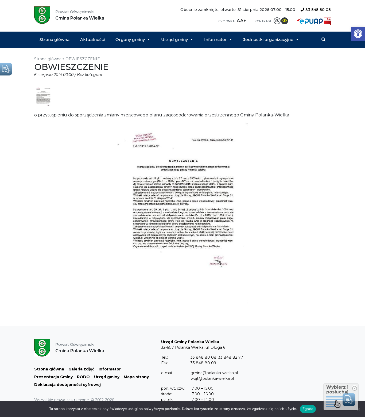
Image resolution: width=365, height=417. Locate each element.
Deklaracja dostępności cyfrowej (67, 384)
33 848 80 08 (317, 9)
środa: (166, 394)
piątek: (167, 399)
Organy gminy (130, 39)
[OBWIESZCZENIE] (43, 98)
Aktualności (92, 39)
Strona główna (54, 39)
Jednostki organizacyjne (268, 39)
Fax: (164, 363)
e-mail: (167, 372)
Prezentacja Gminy (53, 376)
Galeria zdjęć (81, 369)
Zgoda (307, 409)
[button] (358, 34)
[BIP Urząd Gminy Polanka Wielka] (327, 20)
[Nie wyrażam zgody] (358, 409)
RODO (83, 376)
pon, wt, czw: (173, 388)
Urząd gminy (174, 39)
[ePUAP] (310, 20)
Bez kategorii (89, 74)
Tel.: (164, 357)
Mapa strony (136, 376)
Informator (215, 39)
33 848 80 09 (203, 363)
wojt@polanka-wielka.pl (212, 378)
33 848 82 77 (230, 357)
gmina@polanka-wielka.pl (214, 372)
